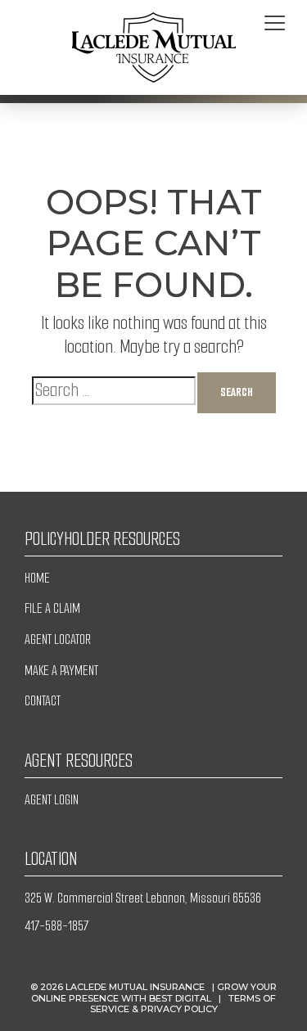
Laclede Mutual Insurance (135, 987)
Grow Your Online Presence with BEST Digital (154, 992)
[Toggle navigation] (275, 23)
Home (37, 578)
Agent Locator (58, 639)
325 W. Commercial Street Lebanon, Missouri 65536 (143, 898)
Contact (43, 700)
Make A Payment (61, 670)
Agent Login (52, 799)
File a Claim (52, 608)
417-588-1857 (56, 925)
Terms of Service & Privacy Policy (183, 1004)
